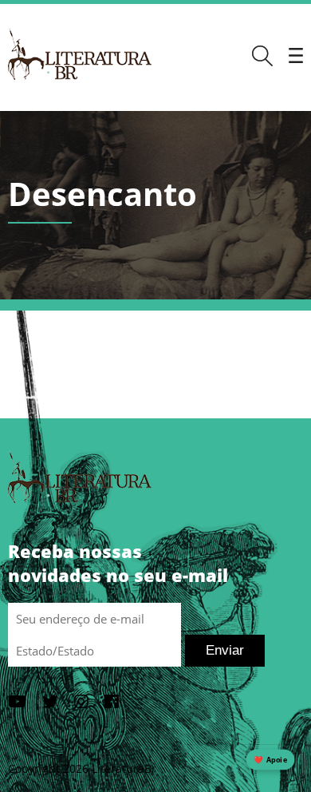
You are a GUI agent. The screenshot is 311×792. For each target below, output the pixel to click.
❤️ (270, 759)
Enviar (225, 650)
